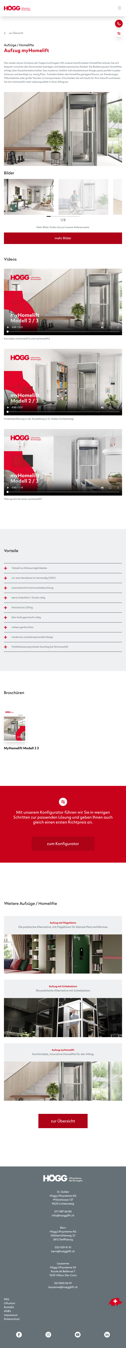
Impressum (11, 1315)
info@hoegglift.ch (63, 1215)
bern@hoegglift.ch (63, 1251)
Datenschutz (12, 1319)
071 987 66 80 (63, 1211)
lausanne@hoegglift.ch (63, 1287)
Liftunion (9, 1303)
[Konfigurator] (119, 33)
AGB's (7, 1311)
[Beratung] (119, 23)
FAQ (6, 1299)
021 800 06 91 (63, 1283)
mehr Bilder (63, 238)
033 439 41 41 (63, 1247)
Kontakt (9, 1307)
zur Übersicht (16, 33)
